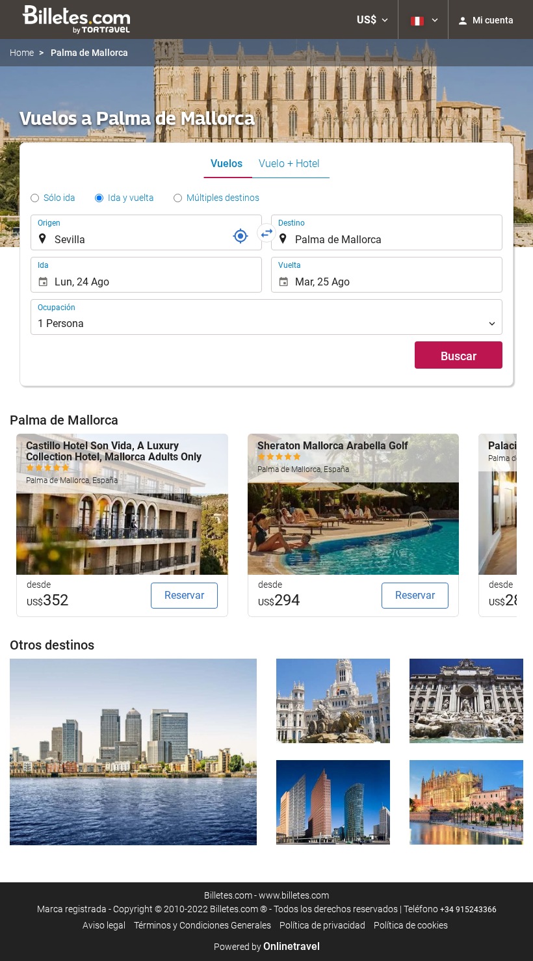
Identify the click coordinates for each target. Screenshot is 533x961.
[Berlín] (333, 802)
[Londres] (133, 752)
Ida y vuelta (131, 197)
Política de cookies (411, 925)
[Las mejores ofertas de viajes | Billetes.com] (78, 19)
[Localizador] (240, 236)
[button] (372, 19)
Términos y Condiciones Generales (202, 925)
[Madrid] (333, 701)
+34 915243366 (468, 909)
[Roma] (466, 701)
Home (22, 52)
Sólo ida (59, 197)
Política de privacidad (322, 925)
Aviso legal (104, 925)
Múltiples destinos (223, 197)
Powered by (267, 946)
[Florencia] (466, 802)
